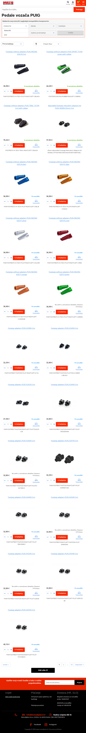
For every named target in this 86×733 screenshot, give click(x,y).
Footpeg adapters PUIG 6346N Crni (21, 441)
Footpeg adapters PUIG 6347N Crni (64, 441)
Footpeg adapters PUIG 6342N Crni (21, 384)
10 (71, 665)
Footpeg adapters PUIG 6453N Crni (21, 553)
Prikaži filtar (47, 44)
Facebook (37, 724)
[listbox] (15, 32)
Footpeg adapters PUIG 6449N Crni (21, 497)
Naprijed (78, 665)
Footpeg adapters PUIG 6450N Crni (64, 497)
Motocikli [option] (7, 30)
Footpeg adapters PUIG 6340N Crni (64, 328)
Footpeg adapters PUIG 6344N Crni (64, 384)
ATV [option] (5, 35)
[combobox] (15, 26)
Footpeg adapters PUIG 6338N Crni (21, 328)
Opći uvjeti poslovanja (12, 697)
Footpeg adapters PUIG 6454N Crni (64, 553)
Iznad (5, 665)
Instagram (53, 724)
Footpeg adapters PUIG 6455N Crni (21, 610)
